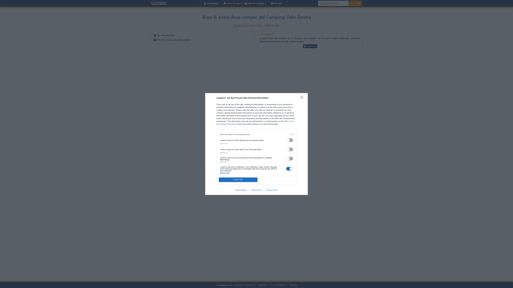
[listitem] (256, 134)
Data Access (256, 190)
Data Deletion (241, 190)
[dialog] (256, 144)
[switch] (289, 140)
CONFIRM (238, 180)
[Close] (302, 98)
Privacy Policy (271, 190)
